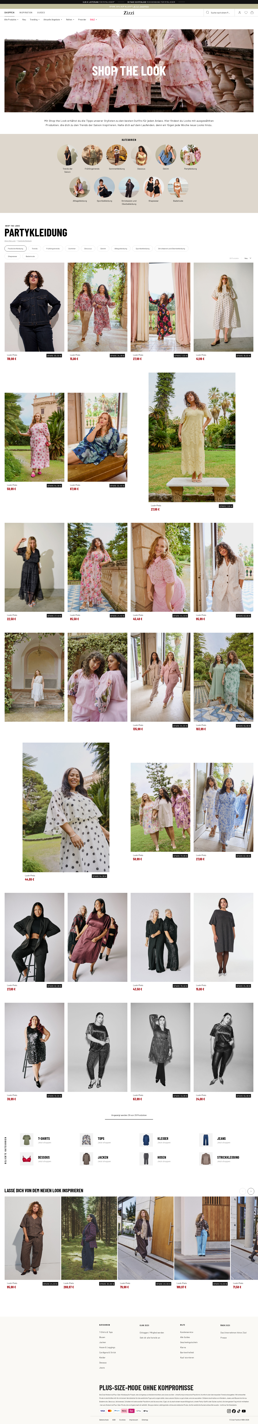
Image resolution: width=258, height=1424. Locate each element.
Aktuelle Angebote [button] (52, 19)
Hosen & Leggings (107, 1347)
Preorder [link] (82, 19)
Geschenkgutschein (189, 1342)
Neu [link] (24, 19)
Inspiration (25, 12)
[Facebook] (234, 1411)
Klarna (183, 1347)
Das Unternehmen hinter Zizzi (234, 1332)
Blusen (102, 1337)
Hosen (166, 1159)
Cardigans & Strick (107, 1352)
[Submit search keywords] (207, 12)
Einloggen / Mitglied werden (152, 1332)
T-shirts (47, 1140)
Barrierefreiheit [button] (187, 1352)
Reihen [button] (69, 19)
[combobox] (219, 12)
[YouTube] (244, 1411)
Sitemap (145, 1419)
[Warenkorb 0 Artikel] (252, 13)
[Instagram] (229, 1411)
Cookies (122, 1419)
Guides (41, 12)
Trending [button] (33, 19)
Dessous (47, 1159)
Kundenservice (186, 1332)
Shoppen (9, 12)
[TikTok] (239, 1411)
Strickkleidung (226, 1159)
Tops (107, 1140)
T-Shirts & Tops (106, 1332)
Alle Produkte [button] (10, 19)
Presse (224, 1337)
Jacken (107, 1159)
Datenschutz (104, 1419)
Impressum (133, 1419)
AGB (114, 1419)
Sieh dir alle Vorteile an (150, 1337)
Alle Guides (185, 1337)
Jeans (226, 1140)
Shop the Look (10, 241)
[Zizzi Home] (129, 12)
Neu (246, 258)
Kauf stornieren (187, 1357)
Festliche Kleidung (25, 241)
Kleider (166, 1140)
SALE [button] (92, 19)
